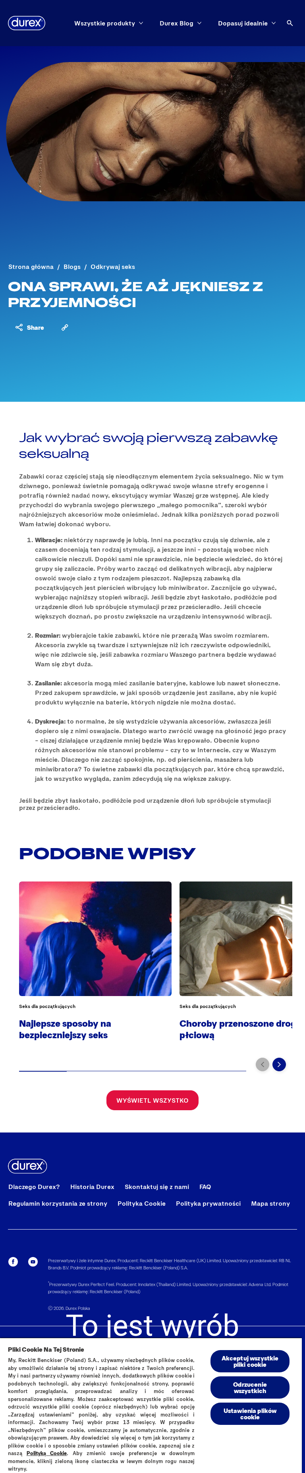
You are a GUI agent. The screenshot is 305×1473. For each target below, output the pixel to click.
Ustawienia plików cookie (250, 1413)
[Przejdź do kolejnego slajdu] (279, 1064)
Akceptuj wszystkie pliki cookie (250, 1361)
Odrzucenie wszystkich (250, 1387)
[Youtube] (33, 1262)
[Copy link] (65, 327)
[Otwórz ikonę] (290, 23)
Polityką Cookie (47, 1453)
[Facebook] (13, 1262)
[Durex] (26, 23)
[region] (151, 1405)
